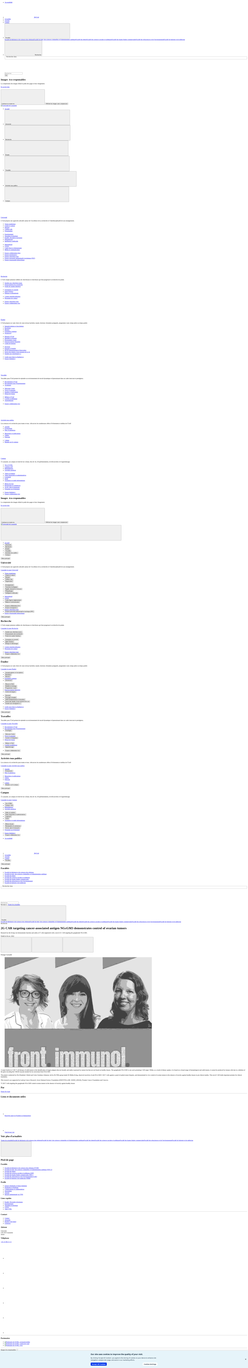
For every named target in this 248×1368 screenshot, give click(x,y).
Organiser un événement (12, 830)
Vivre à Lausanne (10, 736)
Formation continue (11, 678)
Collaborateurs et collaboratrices (14, 1189)
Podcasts (7, 779)
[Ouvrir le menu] (91, 532)
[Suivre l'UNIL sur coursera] (19, 1333)
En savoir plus (5, 87)
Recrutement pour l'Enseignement (15, 728)
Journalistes (8, 1191)
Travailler (4, 375)
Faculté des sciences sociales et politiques (99, 39)
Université (4, 217)
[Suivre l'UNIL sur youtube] (19, 1288)
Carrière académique (11, 745)
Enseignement (9, 1204)
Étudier (3, 320)
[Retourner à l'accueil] (9, 105)
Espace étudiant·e (10, 708)
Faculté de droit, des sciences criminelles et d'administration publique (55, 39)
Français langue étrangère (12, 690)
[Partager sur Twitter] (47, 944)
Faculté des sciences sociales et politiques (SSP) (19, 1173)
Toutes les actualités (14, 904)
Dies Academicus (10, 773)
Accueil (7, 543)
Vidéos (7, 778)
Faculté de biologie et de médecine (174, 39)
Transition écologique (11, 1205)
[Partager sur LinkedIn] (78, 944)
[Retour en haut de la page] (16, 1149)
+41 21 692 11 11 (6, 1242)
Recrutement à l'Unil (11, 727)
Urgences (7, 1223)
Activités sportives (10, 809)
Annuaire (7, 1220)
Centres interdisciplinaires (12, 647)
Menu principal (6, 558)
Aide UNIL (8, 1209)
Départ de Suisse (10, 740)
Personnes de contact (11, 649)
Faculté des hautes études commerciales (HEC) (19, 1175)
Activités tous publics (7, 420)
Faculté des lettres (81, 39)
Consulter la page (9, 570)
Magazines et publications (12, 776)
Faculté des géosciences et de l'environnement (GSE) (21, 1176)
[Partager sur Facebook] (16, 944)
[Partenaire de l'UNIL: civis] (14, 1345)
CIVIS (7, 598)
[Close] (246, 1359)
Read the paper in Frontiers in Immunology (18, 1115)
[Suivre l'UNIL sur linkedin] (19, 1318)
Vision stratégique (10, 573)
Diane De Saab (5, 1091)
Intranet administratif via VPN (14, 1194)
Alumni (7, 1193)
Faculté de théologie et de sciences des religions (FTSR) (22, 1168)
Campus (3, 458)
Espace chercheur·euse (12, 609)
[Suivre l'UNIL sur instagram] (19, 1303)
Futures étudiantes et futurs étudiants (16, 1186)
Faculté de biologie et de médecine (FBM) (17, 1178)
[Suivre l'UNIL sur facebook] (19, 1258)
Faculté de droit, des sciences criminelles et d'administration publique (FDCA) (28, 1169)
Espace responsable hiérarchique (15, 613)
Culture (7, 783)
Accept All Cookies (99, 1364)
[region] (124, 1359)
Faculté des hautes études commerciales (124, 39)
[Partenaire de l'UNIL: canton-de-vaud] (17, 1344)
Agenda (7, 769)
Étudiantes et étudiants (11, 1187)
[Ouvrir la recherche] (31, 532)
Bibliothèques (9, 807)
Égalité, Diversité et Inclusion (14, 1202)
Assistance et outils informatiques (15, 820)
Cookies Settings (150, 1364)
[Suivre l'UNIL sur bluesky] (19, 1273)
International (8, 596)
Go (6, 75)
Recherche (4, 276)
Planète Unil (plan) (10, 1221)
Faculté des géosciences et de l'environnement (150, 39)
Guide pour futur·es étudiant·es (14, 707)
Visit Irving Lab (9, 1132)
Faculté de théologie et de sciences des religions (19, 39)
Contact (7, 1218)
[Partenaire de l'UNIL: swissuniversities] (17, 1342)
